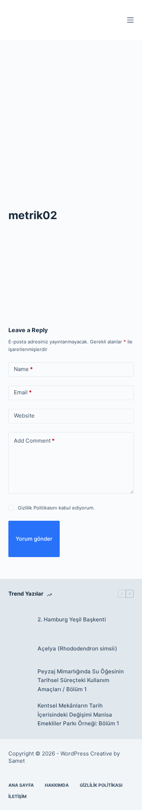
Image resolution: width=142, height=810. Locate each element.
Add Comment (34, 440)
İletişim (17, 796)
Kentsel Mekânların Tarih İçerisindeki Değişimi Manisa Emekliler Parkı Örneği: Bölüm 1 (78, 714)
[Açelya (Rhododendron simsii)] (19, 649)
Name (23, 369)
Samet (17, 760)
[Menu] (130, 20)
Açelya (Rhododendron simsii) (77, 648)
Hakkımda (57, 785)
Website (24, 415)
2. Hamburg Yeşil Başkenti (72, 619)
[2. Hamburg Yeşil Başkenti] (19, 620)
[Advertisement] (71, 114)
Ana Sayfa (21, 785)
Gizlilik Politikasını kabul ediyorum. (56, 508)
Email (23, 392)
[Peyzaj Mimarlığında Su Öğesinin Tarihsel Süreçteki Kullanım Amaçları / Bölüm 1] (19, 681)
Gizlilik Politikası (101, 785)
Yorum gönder (34, 538)
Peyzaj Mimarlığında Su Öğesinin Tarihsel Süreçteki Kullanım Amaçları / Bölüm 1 (81, 680)
